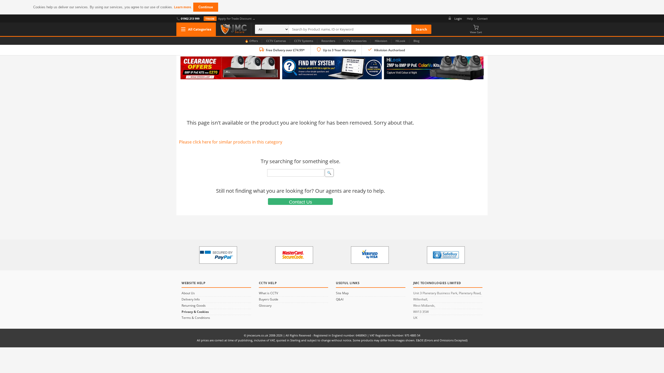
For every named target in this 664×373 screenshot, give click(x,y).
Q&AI (339, 299)
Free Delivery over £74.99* (285, 50)
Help (470, 18)
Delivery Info (191, 299)
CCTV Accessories (354, 41)
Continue (205, 7)
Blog (416, 41)
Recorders (328, 41)
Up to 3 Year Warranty (339, 50)
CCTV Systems (303, 41)
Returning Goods (194, 306)
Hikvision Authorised (389, 50)
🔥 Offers (251, 41)
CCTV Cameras (276, 41)
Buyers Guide (268, 299)
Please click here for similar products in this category (230, 142)
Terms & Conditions (196, 318)
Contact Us (300, 202)
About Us (188, 293)
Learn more (182, 7)
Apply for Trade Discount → (230, 18)
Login (458, 18)
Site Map (342, 293)
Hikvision (381, 41)
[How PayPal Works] (218, 255)
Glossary (265, 306)
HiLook (400, 41)
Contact (482, 18)
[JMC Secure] (233, 29)
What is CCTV (268, 293)
